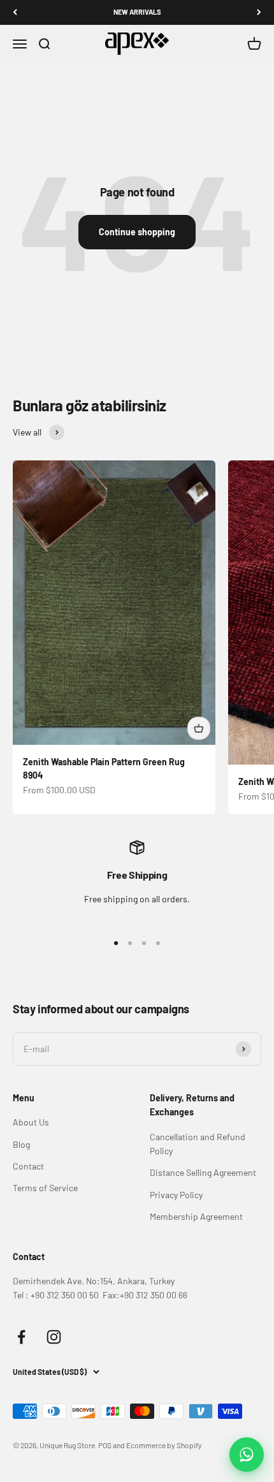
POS (105, 1445)
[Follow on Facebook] (21, 1337)
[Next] (259, 12)
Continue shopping (137, 231)
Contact (28, 1166)
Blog (21, 1144)
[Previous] (15, 12)
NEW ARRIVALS (137, 12)
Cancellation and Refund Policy (197, 1143)
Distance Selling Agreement (203, 1172)
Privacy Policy (176, 1194)
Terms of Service (45, 1187)
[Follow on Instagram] (53, 1337)
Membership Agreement (196, 1216)
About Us (31, 1122)
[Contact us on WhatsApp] (246, 1454)
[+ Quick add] (198, 728)
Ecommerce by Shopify (164, 1445)
